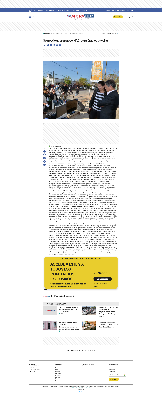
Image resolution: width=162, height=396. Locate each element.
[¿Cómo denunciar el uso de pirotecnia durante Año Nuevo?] (50, 310)
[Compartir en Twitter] (54, 45)
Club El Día (130, 10)
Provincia (41, 10)
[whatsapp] (48, 45)
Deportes (58, 10)
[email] (57, 45)
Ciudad (35, 10)
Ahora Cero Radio (120, 10)
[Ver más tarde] (44, 45)
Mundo (51, 10)
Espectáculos (80, 10)
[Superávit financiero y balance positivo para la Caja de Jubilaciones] (89, 325)
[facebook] (51, 45)
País (47, 10)
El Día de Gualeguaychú (62, 296)
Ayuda (90, 387)
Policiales (65, 10)
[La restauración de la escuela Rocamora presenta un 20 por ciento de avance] (50, 325)
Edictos (88, 10)
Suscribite (117, 17)
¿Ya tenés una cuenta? (100, 285)
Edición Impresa (109, 10)
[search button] (30, 10)
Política (72, 10)
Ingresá (130, 17)
